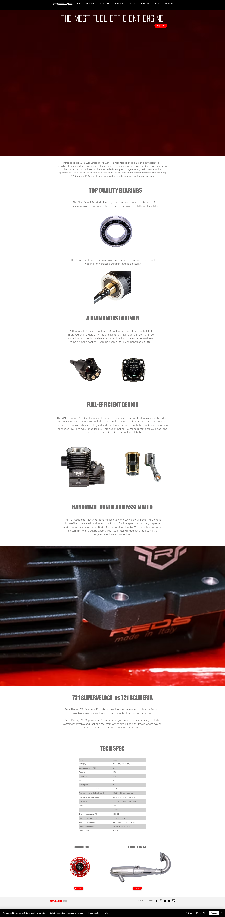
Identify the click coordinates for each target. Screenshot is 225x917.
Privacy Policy (103, 913)
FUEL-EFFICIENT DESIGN (113, 404)
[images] (173, 900)
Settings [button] (188, 913)
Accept (214, 913)
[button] (78, 3)
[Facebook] (156, 900)
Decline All (200, 913)
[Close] (221, 913)
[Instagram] (160, 900)
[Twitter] (169, 900)
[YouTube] (165, 900)
